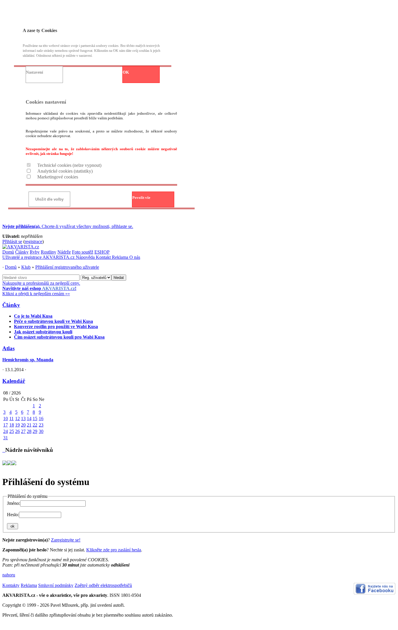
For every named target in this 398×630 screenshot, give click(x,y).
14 (29, 418)
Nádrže (64, 251)
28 (29, 431)
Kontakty (11, 585)
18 (11, 424)
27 (23, 431)
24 (5, 431)
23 (41, 424)
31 (5, 437)
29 (35, 431)
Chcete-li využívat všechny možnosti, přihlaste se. (67, 226)
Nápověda (86, 257)
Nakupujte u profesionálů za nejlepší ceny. (41, 288)
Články (22, 251)
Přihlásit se (12, 241)
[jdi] (3, 450)
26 (17, 431)
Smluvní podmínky (55, 585)
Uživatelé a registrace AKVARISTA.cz (39, 257)
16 (41, 418)
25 (11, 431)
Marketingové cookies (57, 176)
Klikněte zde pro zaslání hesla (113, 549)
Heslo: (13, 514)
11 (11, 418)
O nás (134, 257)
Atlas (8, 348)
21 (29, 424)
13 (23, 418)
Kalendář (13, 381)
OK (126, 72)
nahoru (8, 574)
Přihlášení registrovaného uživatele (67, 267)
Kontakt (104, 257)
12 (17, 418)
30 (41, 431)
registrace (33, 241)
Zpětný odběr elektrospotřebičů (103, 585)
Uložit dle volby (49, 199)
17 (5, 424)
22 (35, 424)
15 (35, 418)
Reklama (120, 257)
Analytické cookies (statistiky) (65, 171)
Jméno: (13, 503)
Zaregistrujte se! (65, 539)
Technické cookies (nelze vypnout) (69, 165)
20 (23, 424)
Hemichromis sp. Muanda (27, 359)
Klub (26, 267)
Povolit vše (141, 197)
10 (5, 418)
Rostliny (48, 251)
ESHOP (102, 251)
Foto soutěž (82, 251)
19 (17, 424)
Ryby (35, 251)
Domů (8, 251)
